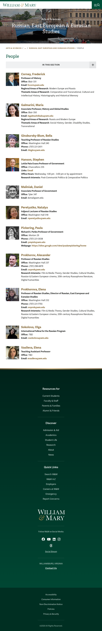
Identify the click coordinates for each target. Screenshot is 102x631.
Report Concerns (51, 499)
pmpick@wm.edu (36, 242)
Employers (51, 484)
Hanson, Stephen (32, 159)
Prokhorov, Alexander (35, 255)
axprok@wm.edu (36, 269)
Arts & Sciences (51, 19)
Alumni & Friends (51, 410)
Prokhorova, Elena (33, 289)
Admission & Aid (51, 430)
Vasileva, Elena (31, 347)
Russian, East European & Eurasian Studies (51, 28)
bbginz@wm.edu (36, 150)
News (51, 455)
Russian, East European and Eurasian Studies (52, 48)
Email (30, 170)
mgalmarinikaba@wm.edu (40, 116)
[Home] (19, 5)
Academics (51, 435)
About (51, 450)
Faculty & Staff (51, 401)
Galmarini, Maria (32, 105)
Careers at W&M (51, 489)
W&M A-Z (51, 479)
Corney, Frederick (33, 74)
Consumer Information (51, 599)
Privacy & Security (51, 614)
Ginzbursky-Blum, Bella (36, 135)
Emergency (51, 494)
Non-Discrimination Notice (51, 604)
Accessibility (51, 595)
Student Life (51, 440)
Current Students (51, 396)
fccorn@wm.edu (36, 85)
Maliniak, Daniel (32, 187)
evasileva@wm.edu (37, 358)
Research (51, 445)
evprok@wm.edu (36, 307)
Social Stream (51, 551)
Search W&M (51, 474)
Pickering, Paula (32, 228)
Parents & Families (51, 406)
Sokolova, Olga (31, 327)
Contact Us (51, 568)
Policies (51, 609)
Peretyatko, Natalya (34, 207)
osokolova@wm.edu (38, 338)
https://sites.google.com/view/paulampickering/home (59, 245)
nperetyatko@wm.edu (39, 218)
